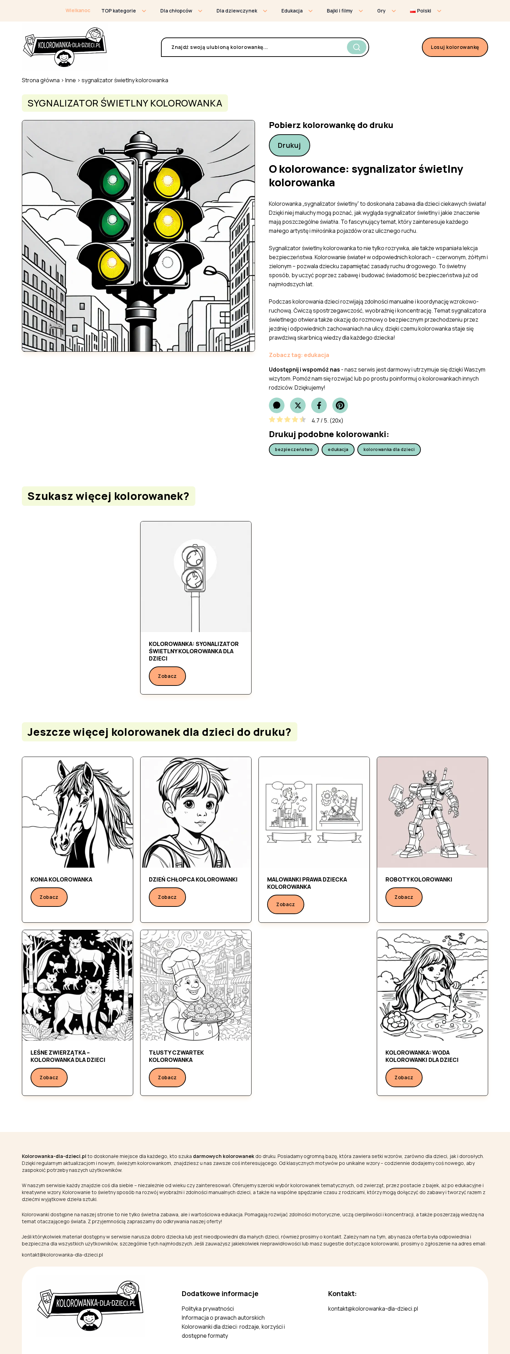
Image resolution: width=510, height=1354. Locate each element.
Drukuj (289, 145)
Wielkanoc (78, 10)
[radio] (272, 420)
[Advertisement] (77, 603)
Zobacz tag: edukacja (299, 355)
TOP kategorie (118, 10)
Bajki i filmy (340, 10)
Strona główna (41, 80)
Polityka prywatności (208, 1308)
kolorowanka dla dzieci (389, 449)
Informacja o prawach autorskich (223, 1317)
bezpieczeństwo (294, 449)
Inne (70, 80)
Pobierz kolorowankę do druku (331, 125)
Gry (381, 10)
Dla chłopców (176, 10)
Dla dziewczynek (236, 10)
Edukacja (292, 10)
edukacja (338, 449)
